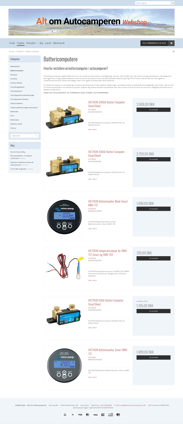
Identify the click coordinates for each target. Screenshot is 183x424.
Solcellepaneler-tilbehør (19, 99)
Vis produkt (153, 110)
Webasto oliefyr (16, 124)
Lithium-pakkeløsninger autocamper (24, 108)
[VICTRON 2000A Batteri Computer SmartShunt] (64, 119)
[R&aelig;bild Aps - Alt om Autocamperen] (91, 22)
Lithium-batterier (16, 103)
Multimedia (14, 120)
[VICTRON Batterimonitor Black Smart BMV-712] (64, 218)
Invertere (13, 79)
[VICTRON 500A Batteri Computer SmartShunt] (64, 317)
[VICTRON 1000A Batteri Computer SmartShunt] (64, 169)
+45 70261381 (106, 405)
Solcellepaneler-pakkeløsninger (22, 95)
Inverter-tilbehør (16, 83)
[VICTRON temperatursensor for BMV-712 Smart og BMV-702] (64, 268)
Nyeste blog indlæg (17, 152)
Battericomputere (16, 71)
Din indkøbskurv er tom (154, 43)
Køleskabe (14, 112)
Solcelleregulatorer (17, 87)
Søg (172, 3)
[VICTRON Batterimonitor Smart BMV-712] (64, 367)
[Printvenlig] (174, 51)
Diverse (13, 128)
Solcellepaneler (16, 91)
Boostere (13, 75)
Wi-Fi (12, 116)
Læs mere (92, 129)
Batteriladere (15, 66)
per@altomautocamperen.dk (133, 405)
